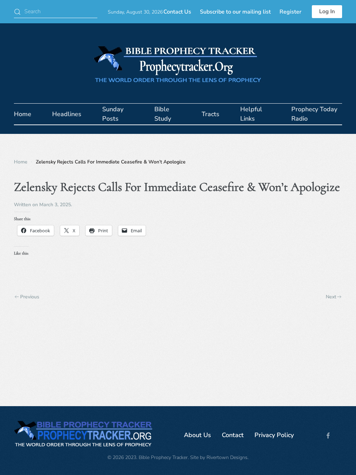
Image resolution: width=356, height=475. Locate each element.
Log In (327, 11)
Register (290, 12)
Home (22, 114)
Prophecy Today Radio (314, 114)
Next (331, 296)
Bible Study (162, 114)
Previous (29, 296)
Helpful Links (251, 114)
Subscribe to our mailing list (235, 12)
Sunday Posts (112, 114)
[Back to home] (178, 63)
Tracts (210, 114)
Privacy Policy (274, 435)
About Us (197, 435)
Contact (233, 435)
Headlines (66, 114)
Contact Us (177, 12)
